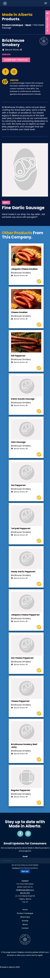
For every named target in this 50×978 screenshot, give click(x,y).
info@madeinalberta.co (25, 890)
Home (25, 909)
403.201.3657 (25, 893)
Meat (28, 24)
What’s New (25, 917)
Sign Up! (25, 871)
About (25, 924)
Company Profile (16, 59)
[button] (45, 3)
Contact (25, 928)
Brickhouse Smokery (13, 42)
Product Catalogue (12, 24)
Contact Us (16, 868)
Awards (25, 921)
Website (6, 54)
